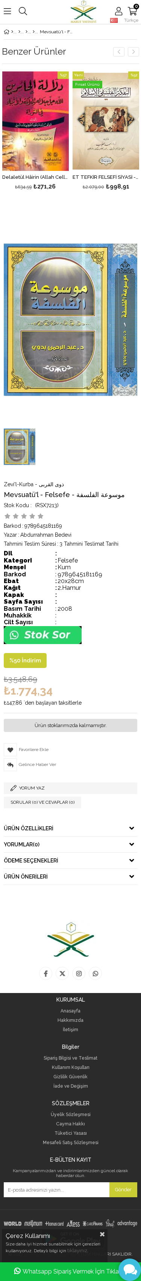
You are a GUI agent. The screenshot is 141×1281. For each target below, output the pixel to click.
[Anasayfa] (12, 31)
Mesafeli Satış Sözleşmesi (71, 1142)
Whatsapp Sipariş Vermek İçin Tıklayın (75, 1271)
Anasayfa (70, 1011)
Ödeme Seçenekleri (31, 861)
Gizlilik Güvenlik (70, 1077)
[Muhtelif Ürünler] (26, 31)
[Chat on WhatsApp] (43, 642)
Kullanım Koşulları (70, 1067)
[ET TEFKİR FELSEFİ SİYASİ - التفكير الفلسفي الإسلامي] (106, 121)
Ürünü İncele (49, 131)
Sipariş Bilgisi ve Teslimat (70, 1058)
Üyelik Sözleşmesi (71, 1114)
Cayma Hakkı (70, 1124)
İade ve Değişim (70, 1086)
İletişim (70, 1029)
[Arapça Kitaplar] (19, 31)
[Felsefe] (34, 31)
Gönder (123, 1189)
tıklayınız (77, 1250)
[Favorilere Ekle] (35, 131)
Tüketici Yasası (71, 1133)
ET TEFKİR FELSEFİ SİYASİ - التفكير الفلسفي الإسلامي (106, 177)
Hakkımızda (70, 1020)
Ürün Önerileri (26, 877)
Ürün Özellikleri (28, 828)
